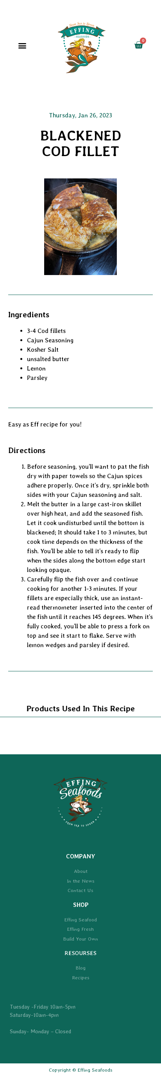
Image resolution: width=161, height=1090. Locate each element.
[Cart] (138, 45)
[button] (22, 45)
